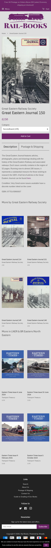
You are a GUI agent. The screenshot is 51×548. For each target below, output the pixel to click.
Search (25, 484)
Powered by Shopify (37, 534)
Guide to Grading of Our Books (25, 497)
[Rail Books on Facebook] (25, 509)
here (29, 178)
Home (4, 33)
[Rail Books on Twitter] (20, 509)
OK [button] (46, 545)
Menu (7, 9)
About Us (25, 487)
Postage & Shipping (32, 146)
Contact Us (25, 493)
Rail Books (25, 534)
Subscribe (43, 527)
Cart (47, 9)
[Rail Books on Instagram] (30, 509)
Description (10, 146)
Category (5, 125)
